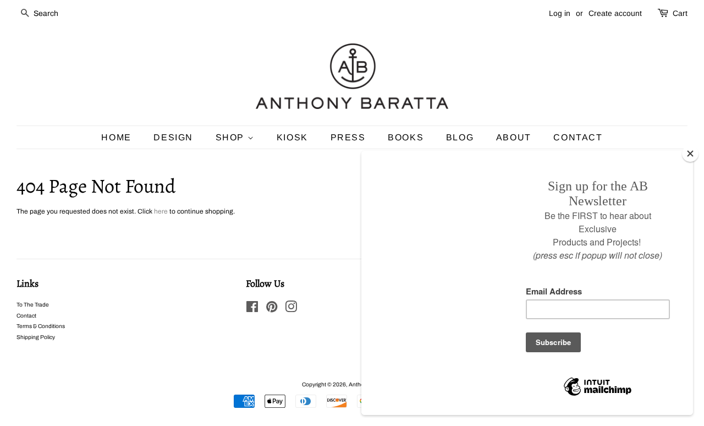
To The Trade (32, 305)
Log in (559, 13)
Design (173, 137)
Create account (615, 13)
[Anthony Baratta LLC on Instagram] (291, 310)
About (513, 137)
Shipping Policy (35, 337)
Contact (577, 137)
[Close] (690, 153)
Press (348, 137)
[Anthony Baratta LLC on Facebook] (252, 310)
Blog (460, 137)
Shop (232, 137)
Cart (680, 13)
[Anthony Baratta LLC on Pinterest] (272, 310)
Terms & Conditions (40, 326)
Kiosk (292, 137)
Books (406, 137)
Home (116, 137)
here (161, 211)
